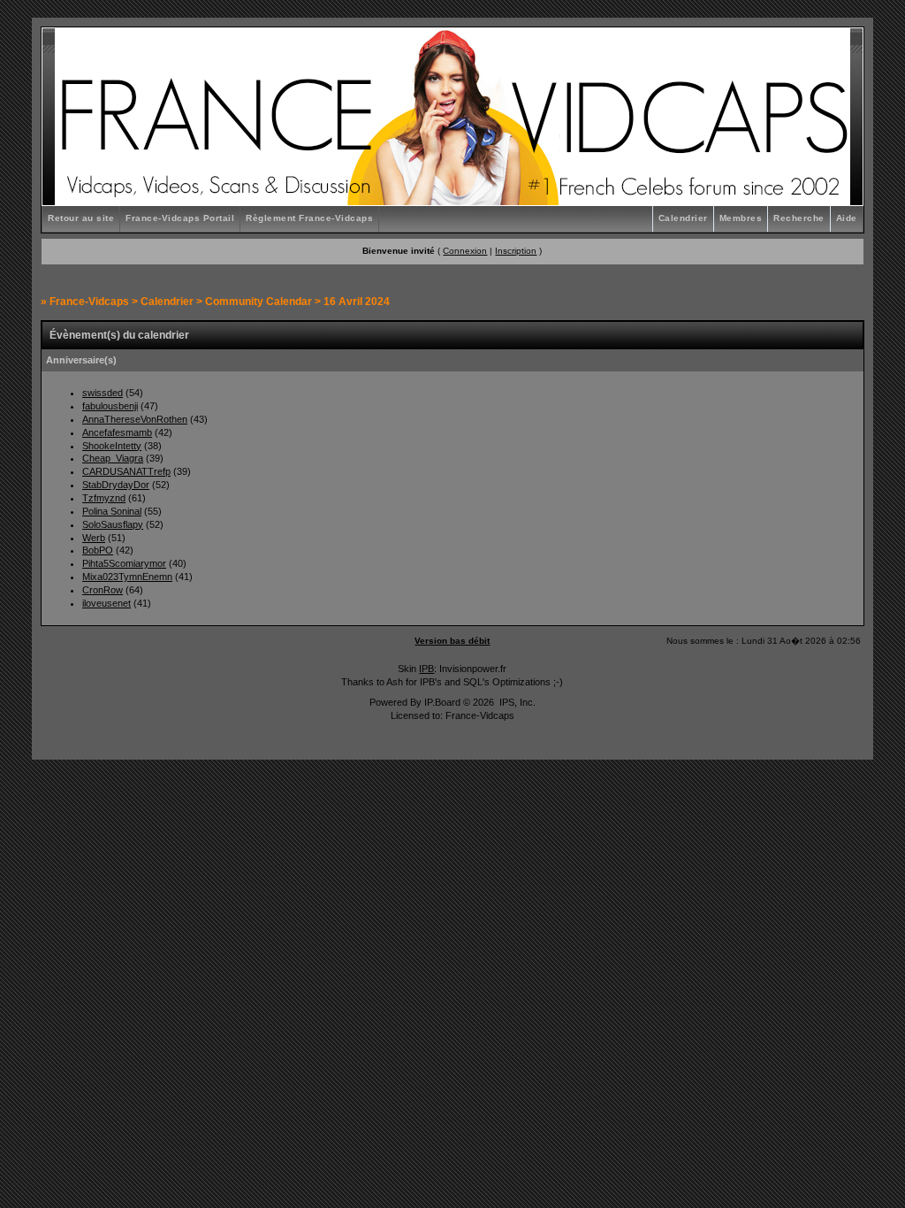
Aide (846, 218)
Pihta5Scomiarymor (124, 563)
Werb (93, 537)
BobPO (97, 550)
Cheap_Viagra (112, 458)
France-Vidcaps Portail (179, 218)
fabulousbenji (110, 406)
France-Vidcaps (89, 301)
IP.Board (442, 702)
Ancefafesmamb (117, 432)
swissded (102, 392)
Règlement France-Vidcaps (309, 218)
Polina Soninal (111, 511)
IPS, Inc (516, 702)
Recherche (799, 218)
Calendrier (683, 218)
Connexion (465, 251)
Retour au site (81, 218)
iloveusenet (106, 603)
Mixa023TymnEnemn (127, 576)
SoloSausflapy (112, 524)
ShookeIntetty (111, 445)
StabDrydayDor (115, 484)
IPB (426, 668)
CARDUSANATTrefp (126, 471)
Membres (741, 218)
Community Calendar (258, 301)
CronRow (102, 590)
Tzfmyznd (103, 498)
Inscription (515, 251)
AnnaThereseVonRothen (134, 419)
